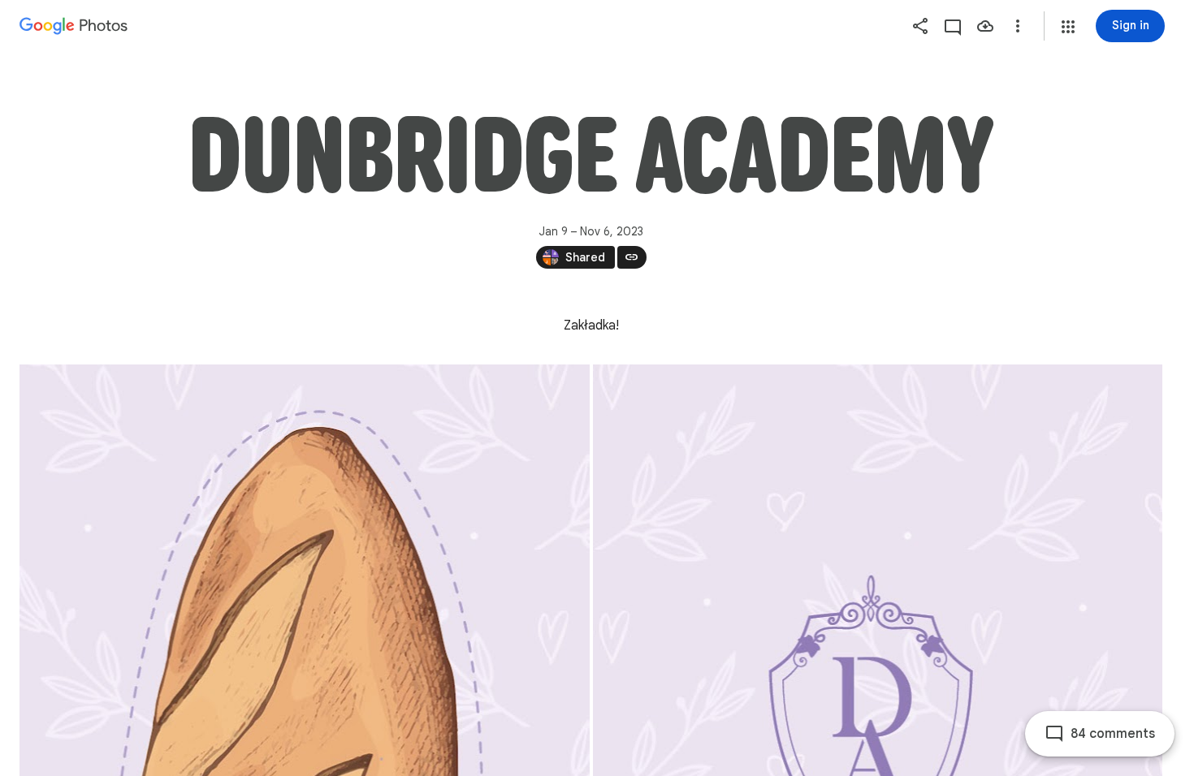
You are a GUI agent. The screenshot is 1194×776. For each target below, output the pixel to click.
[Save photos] (985, 26)
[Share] (920, 26)
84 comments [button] (1113, 734)
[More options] (1017, 26)
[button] (1068, 27)
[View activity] (953, 26)
